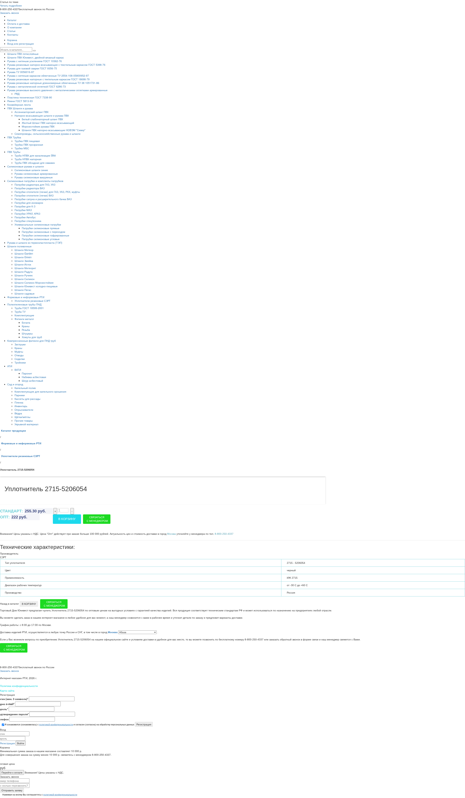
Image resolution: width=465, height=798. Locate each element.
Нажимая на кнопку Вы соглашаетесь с (39, 794)
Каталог (12, 20)
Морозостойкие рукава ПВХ (38, 126)
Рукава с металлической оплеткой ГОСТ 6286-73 (36, 86)
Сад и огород (15, 384)
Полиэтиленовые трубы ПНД (24, 304)
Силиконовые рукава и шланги (25, 166)
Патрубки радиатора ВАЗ (30, 188)
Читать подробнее (11, 5)
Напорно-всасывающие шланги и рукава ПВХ (42, 115)
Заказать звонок (9, 13)
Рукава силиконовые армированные (36, 173)
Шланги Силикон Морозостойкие (34, 282)
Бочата (26, 322)
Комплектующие (24, 315)
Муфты (19, 351)
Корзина (12, 40)
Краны (25, 326)
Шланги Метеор (24, 250)
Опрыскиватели (24, 409)
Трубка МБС (22, 148)
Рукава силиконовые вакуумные (34, 177)
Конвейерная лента (19, 104)
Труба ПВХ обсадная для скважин (35, 163)
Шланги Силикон (25, 279)
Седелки (20, 359)
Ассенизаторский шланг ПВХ (31, 112)
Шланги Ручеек (24, 275)
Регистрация (7, 743)
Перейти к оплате (12, 772)
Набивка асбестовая (34, 377)
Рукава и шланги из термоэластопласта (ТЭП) (34, 242)
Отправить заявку (11, 790)
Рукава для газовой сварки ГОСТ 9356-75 (32, 68)
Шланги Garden (24, 253)
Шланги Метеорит (25, 268)
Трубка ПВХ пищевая (27, 141)
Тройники (20, 362)
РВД (17, 94)
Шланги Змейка (24, 261)
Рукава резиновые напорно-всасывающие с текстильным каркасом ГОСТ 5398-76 (56, 64)
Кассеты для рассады (27, 399)
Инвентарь (21, 406)
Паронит (27, 373)
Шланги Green (23, 257)
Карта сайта (7, 690)
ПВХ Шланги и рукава (20, 108)
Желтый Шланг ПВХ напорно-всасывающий (48, 123)
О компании (14, 27)
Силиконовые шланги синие (31, 170)
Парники (20, 395)
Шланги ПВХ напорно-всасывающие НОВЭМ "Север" (53, 130)
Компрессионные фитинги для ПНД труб (31, 340)
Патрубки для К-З (25, 206)
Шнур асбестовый (32, 380)
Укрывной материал (26, 424)
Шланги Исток (23, 264)
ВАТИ (18, 369)
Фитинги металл (24, 319)
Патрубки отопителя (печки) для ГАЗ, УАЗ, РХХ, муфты (47, 192)
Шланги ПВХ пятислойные (23, 54)
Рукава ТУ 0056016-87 (20, 72)
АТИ (9, 366)
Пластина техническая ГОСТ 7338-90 (29, 97)
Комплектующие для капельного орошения (40, 391)
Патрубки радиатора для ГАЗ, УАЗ (35, 184)
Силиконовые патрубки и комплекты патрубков (35, 181)
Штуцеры (27, 333)
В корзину (67, 519)
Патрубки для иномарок (29, 202)
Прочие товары (24, 420)
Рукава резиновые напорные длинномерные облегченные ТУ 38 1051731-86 (53, 83)
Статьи (11, 31)
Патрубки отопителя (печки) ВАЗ (34, 195)
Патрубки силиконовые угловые (41, 239)
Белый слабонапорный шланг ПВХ (42, 119)
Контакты (12, 34)
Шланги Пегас (23, 290)
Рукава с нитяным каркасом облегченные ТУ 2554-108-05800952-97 (48, 75)
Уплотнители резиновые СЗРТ (32, 300)
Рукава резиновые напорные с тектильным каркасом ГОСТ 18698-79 (48, 79)
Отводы (19, 355)
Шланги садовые (25, 293)
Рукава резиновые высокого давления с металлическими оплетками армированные (57, 90)
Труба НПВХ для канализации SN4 (35, 155)
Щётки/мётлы (22, 417)
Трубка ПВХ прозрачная (29, 144)
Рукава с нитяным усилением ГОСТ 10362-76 (34, 61)
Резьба (26, 330)
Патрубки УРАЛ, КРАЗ (27, 213)
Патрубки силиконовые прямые (40, 228)
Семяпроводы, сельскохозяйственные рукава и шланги (47, 133)
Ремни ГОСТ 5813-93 (20, 101)
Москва (113, 632)
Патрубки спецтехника (28, 221)
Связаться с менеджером (97, 519)
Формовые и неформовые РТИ (25, 297)
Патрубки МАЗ (23, 210)
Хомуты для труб (32, 337)
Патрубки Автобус (25, 217)
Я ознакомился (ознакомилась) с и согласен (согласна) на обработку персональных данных (69, 724)
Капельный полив (25, 388)
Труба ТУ (20, 311)
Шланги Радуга (24, 271)
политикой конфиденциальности (56, 724)
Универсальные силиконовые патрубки (38, 224)
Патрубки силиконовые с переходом (43, 231)
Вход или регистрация (20, 43)
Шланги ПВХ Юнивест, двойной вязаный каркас (35, 57)
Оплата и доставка (18, 23)
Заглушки (20, 344)
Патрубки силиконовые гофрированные (45, 235)
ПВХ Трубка (14, 137)
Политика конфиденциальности (19, 686)
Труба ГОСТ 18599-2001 (29, 308)
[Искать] (34, 50)
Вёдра (18, 413)
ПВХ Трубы (13, 152)
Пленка (19, 402)
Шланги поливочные (19, 246)
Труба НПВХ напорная (28, 159)
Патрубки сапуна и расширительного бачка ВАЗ (43, 199)
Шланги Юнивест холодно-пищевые (36, 286)
